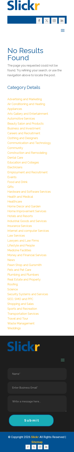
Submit (32, 420)
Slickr (35, 437)
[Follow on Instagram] (54, 21)
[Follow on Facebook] (39, 21)
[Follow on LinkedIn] (62, 21)
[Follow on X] (47, 21)
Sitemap (37, 442)
